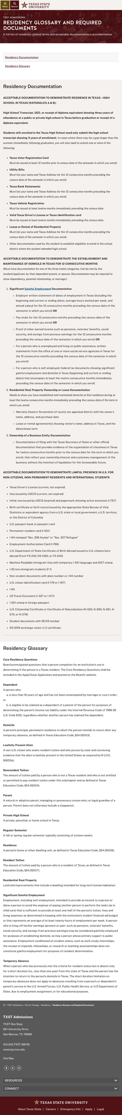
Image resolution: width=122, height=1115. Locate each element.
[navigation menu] (5, 5)
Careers (51, 1109)
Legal (100, 1109)
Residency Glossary (17, 66)
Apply (88, 1109)
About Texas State (29, 1109)
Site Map (8, 1058)
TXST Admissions (14, 17)
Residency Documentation (21, 57)
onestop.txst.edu (14, 1049)
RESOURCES (13, 1080)
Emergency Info (70, 1109)
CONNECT (12, 1088)
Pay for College (32, 1005)
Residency (45, 1005)
